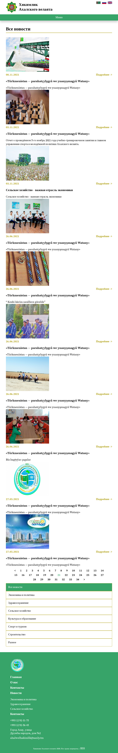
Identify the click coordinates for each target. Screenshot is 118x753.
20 (51, 575)
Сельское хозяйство (19, 611)
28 (34, 579)
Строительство (16, 634)
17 (30, 575)
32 (63, 579)
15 (15, 575)
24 (80, 575)
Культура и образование (22, 618)
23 (73, 575)
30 (48, 579)
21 (59, 575)
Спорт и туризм (17, 626)
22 (66, 575)
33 (70, 579)
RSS (82, 748)
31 (56, 579)
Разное (12, 642)
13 (95, 570)
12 (87, 570)
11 (80, 570)
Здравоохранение (18, 603)
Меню (59, 17)
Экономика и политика (21, 595)
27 (102, 575)
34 (77, 579)
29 (41, 579)
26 (95, 575)
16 (23, 575)
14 (102, 570)
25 (87, 575)
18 (37, 575)
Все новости (15, 587)
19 (44, 575)
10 (73, 570)
